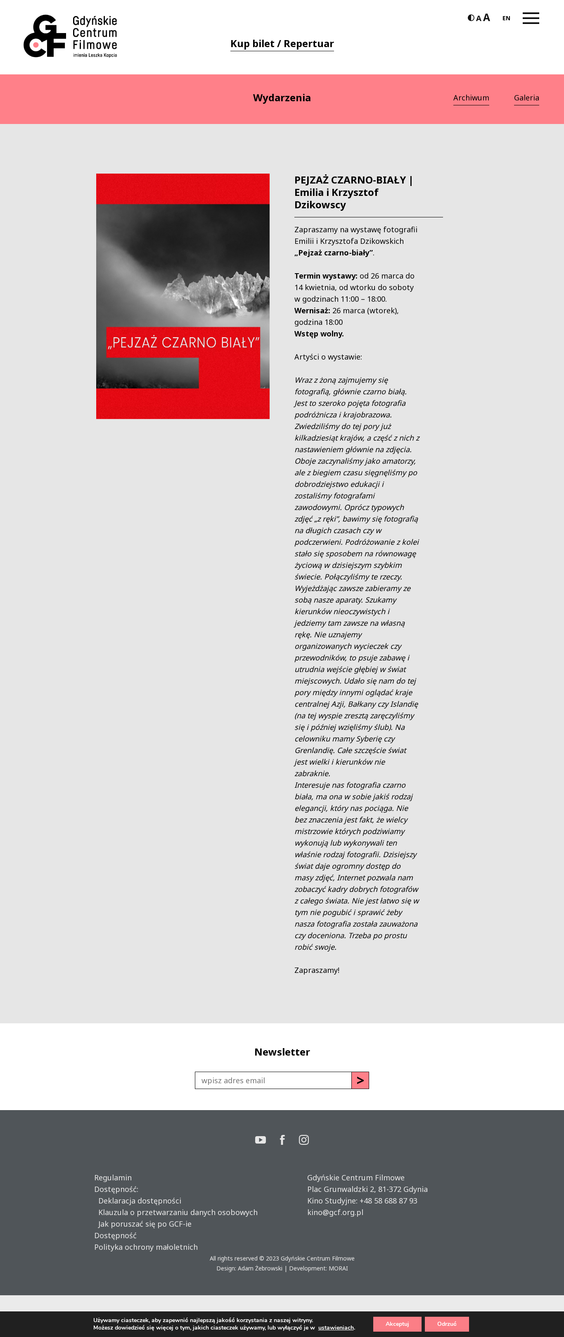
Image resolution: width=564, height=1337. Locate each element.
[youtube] (267, 1141)
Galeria (526, 97)
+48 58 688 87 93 (388, 1201)
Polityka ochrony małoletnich (146, 1247)
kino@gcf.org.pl (335, 1212)
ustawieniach (336, 1328)
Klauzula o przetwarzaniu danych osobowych (176, 1212)
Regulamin (113, 1177)
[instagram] (304, 1141)
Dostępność (115, 1235)
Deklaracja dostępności (137, 1201)
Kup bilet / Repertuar (282, 43)
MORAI (338, 1268)
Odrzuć (447, 1324)
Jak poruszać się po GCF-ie (143, 1224)
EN (506, 18)
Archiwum (471, 97)
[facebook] (289, 1141)
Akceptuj (397, 1324)
